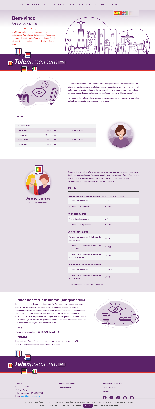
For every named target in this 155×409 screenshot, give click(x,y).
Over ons (100, 5)
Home (21, 5)
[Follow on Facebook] (105, 398)
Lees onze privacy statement (106, 405)
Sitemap (106, 391)
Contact (114, 5)
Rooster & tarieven (79, 5)
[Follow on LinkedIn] (125, 398)
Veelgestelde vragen (67, 383)
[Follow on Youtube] (132, 398)
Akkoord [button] (88, 405)
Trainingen (33, 5)
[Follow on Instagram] (118, 398)
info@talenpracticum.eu (30, 396)
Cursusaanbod (65, 387)
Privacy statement (110, 387)
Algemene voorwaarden (112, 383)
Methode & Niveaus (54, 5)
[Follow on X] (111, 398)
